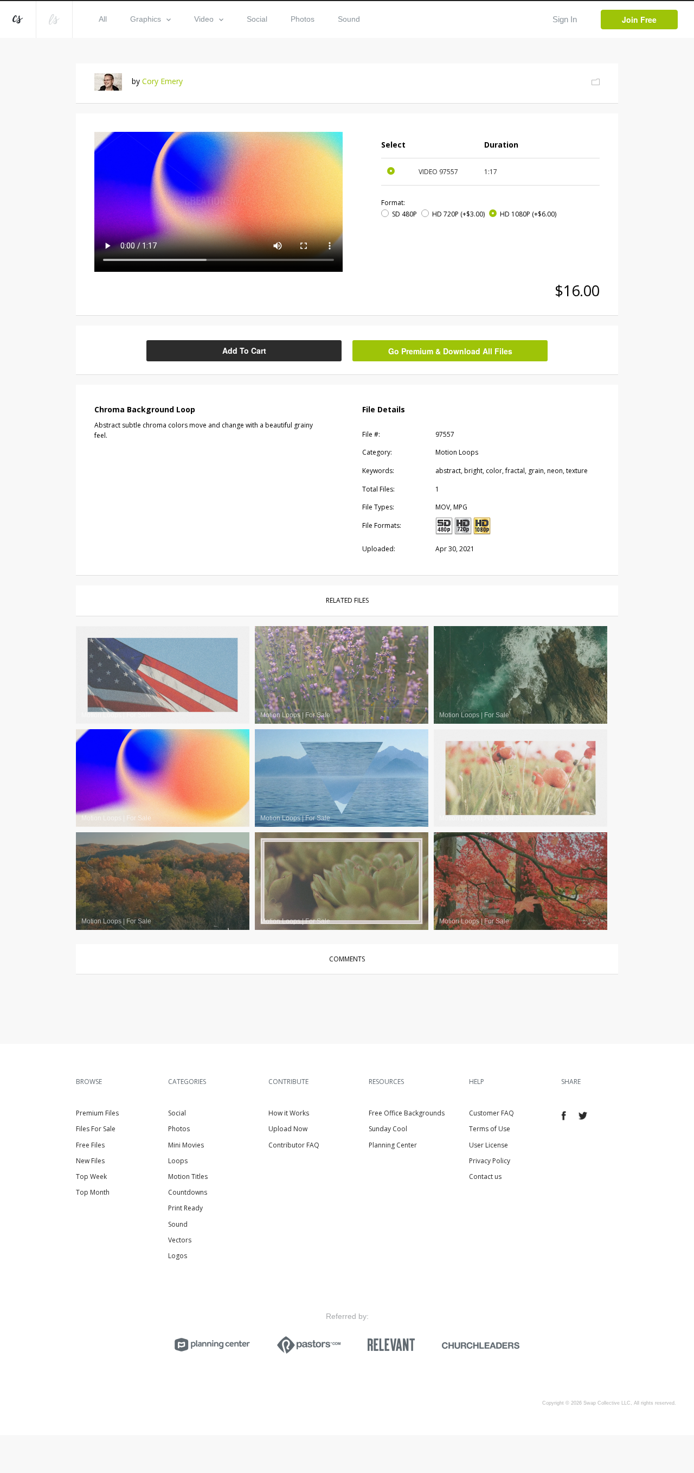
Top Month (93, 1192)
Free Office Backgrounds (407, 1113)
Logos (177, 1255)
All (103, 19)
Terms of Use (489, 1128)
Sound (349, 19)
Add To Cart (244, 350)
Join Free (639, 19)
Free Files (90, 1145)
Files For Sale (95, 1128)
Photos (302, 19)
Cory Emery (162, 81)
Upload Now (287, 1128)
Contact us (485, 1176)
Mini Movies (186, 1145)
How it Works (288, 1113)
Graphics (145, 19)
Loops (178, 1160)
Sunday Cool (388, 1128)
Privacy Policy (489, 1160)
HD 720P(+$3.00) (458, 214)
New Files (90, 1160)
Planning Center (393, 1145)
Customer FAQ (491, 1113)
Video (204, 19)
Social (257, 19)
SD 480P (404, 214)
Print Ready (185, 1208)
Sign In (564, 19)
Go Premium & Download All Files (450, 351)
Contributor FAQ (293, 1145)
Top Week (91, 1176)
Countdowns (187, 1192)
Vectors (179, 1240)
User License (488, 1145)
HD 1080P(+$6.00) (528, 214)
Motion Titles (188, 1176)
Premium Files (97, 1113)
